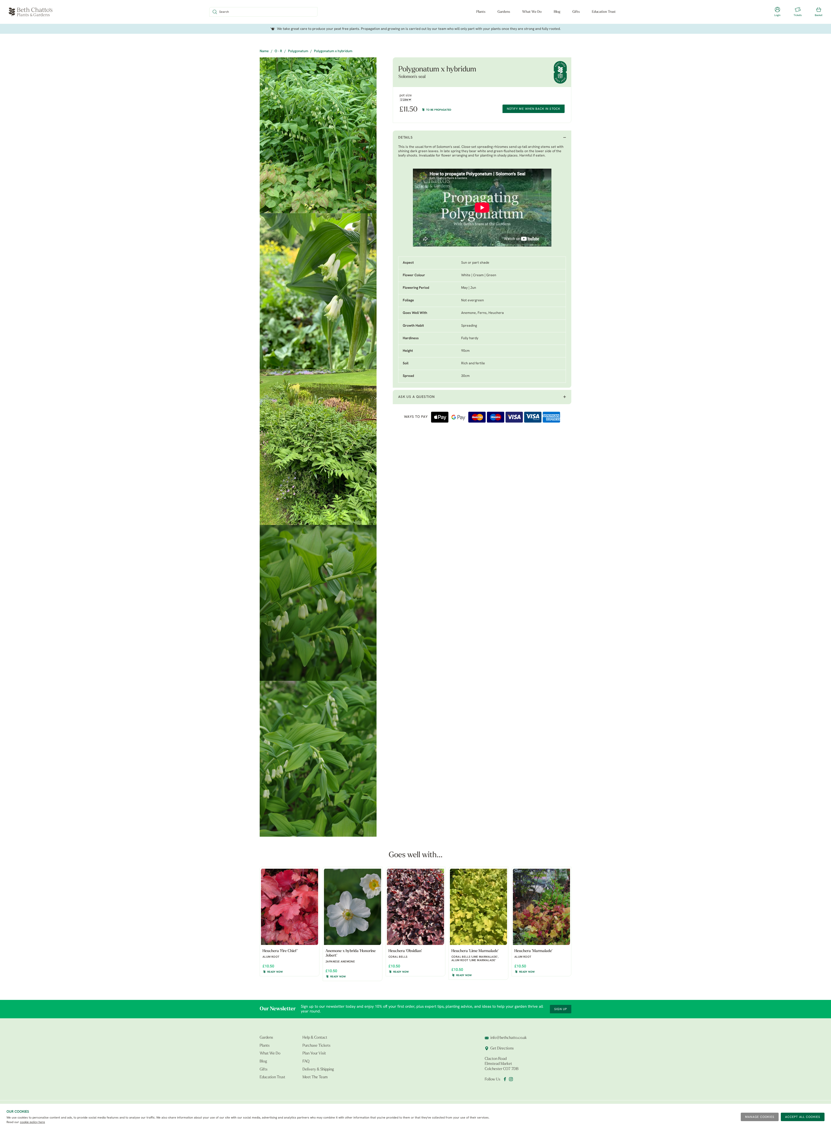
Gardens (504, 12)
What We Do (532, 12)
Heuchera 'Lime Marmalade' (474, 951)
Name (264, 51)
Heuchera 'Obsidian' (405, 951)
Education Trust (604, 12)
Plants (480, 12)
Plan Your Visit (314, 1054)
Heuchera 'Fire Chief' (280, 951)
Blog (557, 12)
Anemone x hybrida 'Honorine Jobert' (350, 953)
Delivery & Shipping (318, 1070)
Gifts (576, 12)
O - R (278, 51)
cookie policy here (32, 1122)
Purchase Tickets (316, 1046)
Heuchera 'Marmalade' (533, 951)
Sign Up (560, 1009)
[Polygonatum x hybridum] (318, 135)
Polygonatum (298, 51)
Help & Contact (315, 1038)
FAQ (306, 1062)
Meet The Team (315, 1077)
